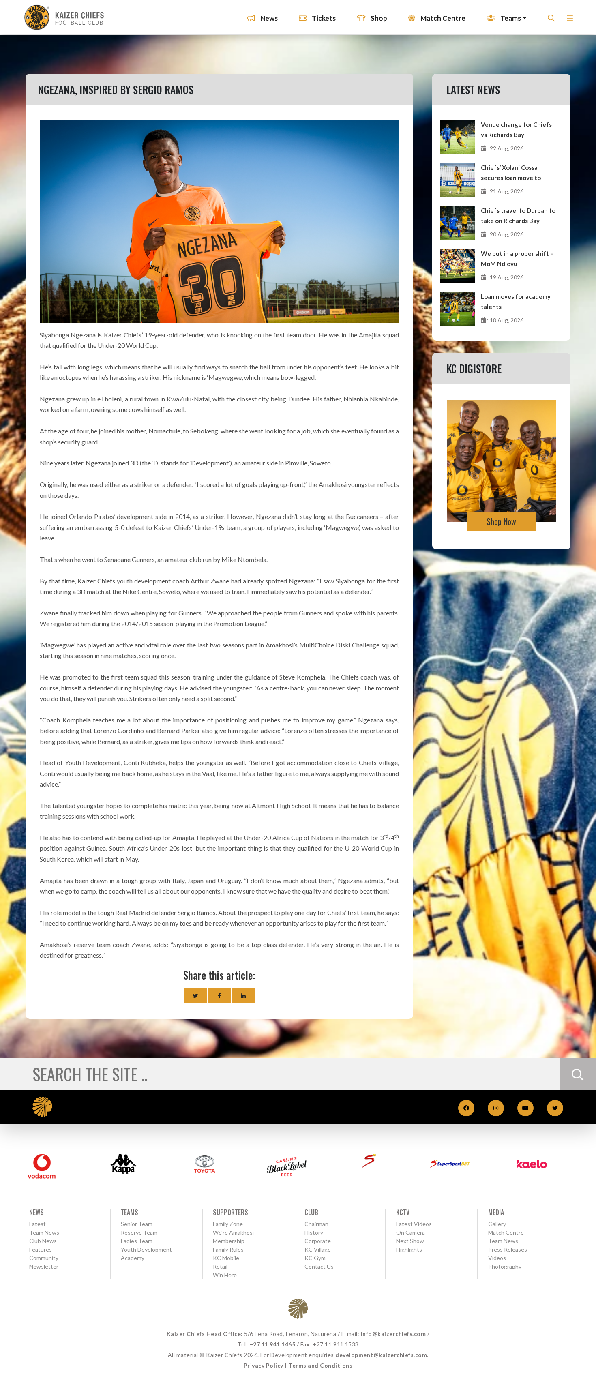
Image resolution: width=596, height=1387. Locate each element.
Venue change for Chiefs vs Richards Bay (516, 129)
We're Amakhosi (233, 1232)
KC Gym (315, 1257)
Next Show (410, 1240)
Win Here (225, 1274)
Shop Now (501, 521)
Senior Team (136, 1223)
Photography (504, 1266)
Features (40, 1249)
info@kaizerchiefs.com (393, 1333)
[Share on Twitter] (195, 995)
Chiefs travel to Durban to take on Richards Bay (518, 215)
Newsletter (43, 1266)
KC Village (317, 1249)
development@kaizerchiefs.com (381, 1354)
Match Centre (442, 18)
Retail (220, 1266)
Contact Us (319, 1266)
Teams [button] (510, 18)
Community (43, 1257)
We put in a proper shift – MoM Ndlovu (517, 258)
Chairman (316, 1223)
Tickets (323, 18)
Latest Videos (414, 1223)
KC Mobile (226, 1257)
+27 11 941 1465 (272, 1344)
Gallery (497, 1223)
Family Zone (228, 1223)
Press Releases (507, 1249)
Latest (37, 1223)
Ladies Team (136, 1240)
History (313, 1232)
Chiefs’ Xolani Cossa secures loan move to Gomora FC (511, 173)
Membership (228, 1240)
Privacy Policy (263, 1365)
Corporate (317, 1240)
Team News (44, 1232)
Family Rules (228, 1249)
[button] (570, 20)
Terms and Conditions (320, 1365)
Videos (497, 1257)
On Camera (410, 1232)
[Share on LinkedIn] (243, 995)
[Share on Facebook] (219, 995)
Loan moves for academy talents (516, 301)
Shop (378, 18)
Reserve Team (139, 1232)
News (268, 18)
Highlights (409, 1249)
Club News (43, 1240)
